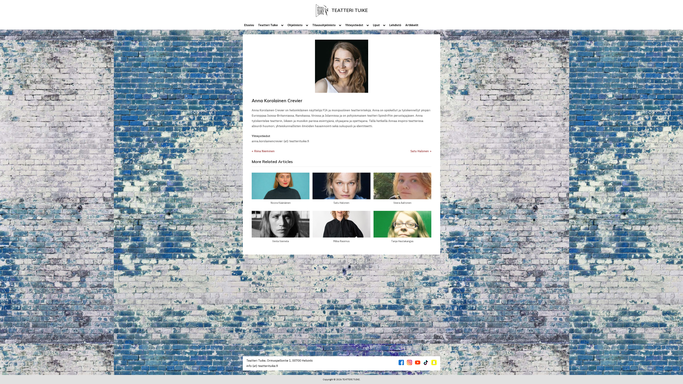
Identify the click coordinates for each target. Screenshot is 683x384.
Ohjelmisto (295, 25)
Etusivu (249, 25)
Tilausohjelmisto (324, 25)
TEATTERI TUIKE (350, 10)
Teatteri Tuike (268, 25)
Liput (376, 25)
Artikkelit (411, 25)
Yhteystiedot (354, 25)
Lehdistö (395, 25)
